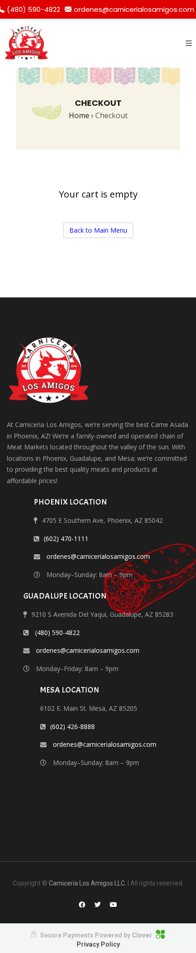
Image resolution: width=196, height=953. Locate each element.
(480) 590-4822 (57, 632)
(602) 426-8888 (72, 726)
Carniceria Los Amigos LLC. (87, 883)
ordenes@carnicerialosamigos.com (134, 9)
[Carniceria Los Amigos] (26, 43)
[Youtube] (113, 904)
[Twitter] (97, 904)
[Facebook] (82, 904)
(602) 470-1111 (66, 538)
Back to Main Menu (98, 230)
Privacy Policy (98, 944)
